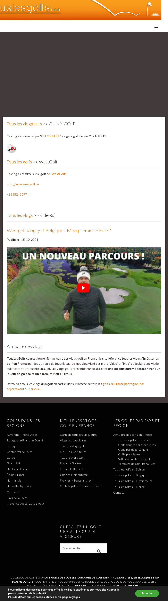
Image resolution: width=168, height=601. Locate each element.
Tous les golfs (19, 161)
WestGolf (58, 174)
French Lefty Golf (71, 469)
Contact (118, 492)
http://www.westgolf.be (23, 184)
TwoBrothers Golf (72, 457)
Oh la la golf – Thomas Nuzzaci (80, 486)
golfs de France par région (120, 384)
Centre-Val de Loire (20, 452)
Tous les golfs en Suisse (129, 469)
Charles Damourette (74, 474)
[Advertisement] (84, 62)
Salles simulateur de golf (134, 459)
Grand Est (13, 463)
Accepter (147, 593)
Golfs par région (129, 454)
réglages (74, 597)
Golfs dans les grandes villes (137, 445)
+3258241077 (17, 194)
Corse (11, 457)
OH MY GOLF (50, 136)
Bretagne (13, 446)
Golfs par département (133, 449)
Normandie (14, 480)
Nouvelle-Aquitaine (19, 486)
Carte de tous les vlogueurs (78, 434)
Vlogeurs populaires (73, 440)
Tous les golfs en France (134, 440)
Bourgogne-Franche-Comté (25, 440)
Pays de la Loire (17, 498)
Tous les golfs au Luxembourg (132, 481)
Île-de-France (16, 474)
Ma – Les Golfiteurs (73, 452)
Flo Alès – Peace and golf (76, 480)
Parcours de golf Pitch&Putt (136, 463)
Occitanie (13, 492)
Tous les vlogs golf (72, 446)
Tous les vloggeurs (24, 123)
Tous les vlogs (20, 215)
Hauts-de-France (18, 469)
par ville (34, 389)
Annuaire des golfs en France (132, 434)
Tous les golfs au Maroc (129, 486)
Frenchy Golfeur (71, 463)
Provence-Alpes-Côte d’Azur (25, 503)
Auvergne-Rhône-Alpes (22, 434)
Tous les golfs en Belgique (130, 475)
